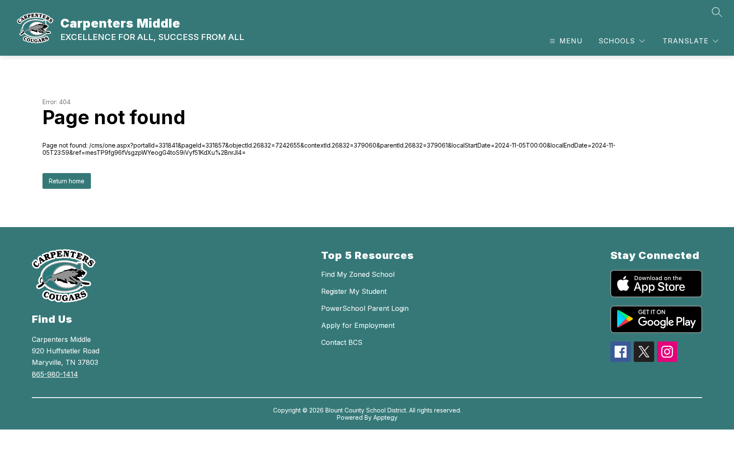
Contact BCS (341, 342)
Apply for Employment (358, 325)
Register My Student (354, 291)
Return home (67, 181)
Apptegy (385, 417)
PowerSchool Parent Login (365, 308)
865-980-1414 (55, 374)
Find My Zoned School (358, 274)
